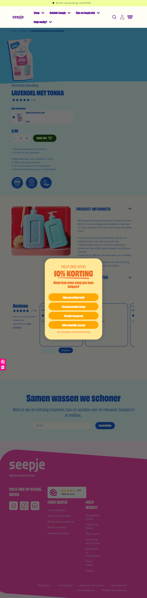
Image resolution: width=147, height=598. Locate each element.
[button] (39, 12)
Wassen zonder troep (73, 306)
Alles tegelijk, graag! (73, 325)
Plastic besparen (73, 315)
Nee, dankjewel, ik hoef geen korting (73, 331)
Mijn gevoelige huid (73, 297)
